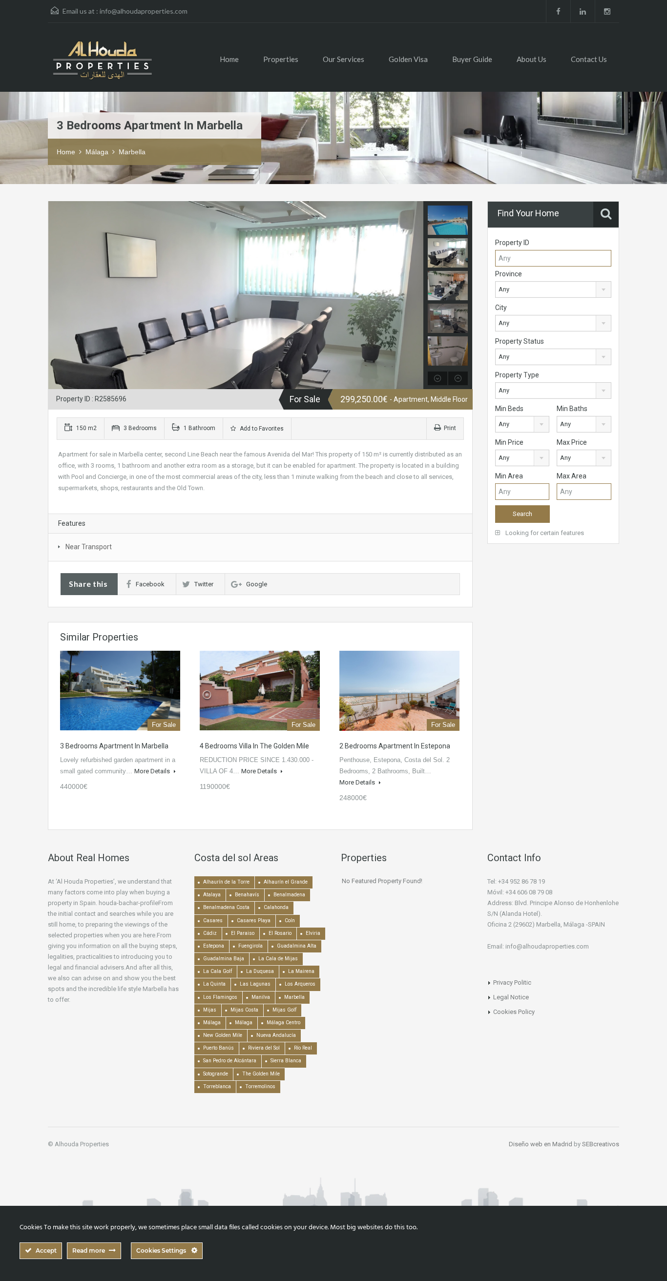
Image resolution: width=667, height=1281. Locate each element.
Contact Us (589, 59)
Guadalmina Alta (296, 946)
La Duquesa (260, 971)
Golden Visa (408, 59)
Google (256, 584)
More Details (152, 771)
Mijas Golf (284, 1009)
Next (414, 295)
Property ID (512, 243)
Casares (213, 920)
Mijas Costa (244, 1009)
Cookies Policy (514, 1011)
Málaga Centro (283, 1022)
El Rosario (280, 933)
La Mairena (301, 971)
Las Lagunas (255, 984)
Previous (56, 295)
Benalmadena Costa (226, 907)
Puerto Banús (218, 1048)
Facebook (150, 584)
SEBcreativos (600, 1144)
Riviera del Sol (264, 1048)
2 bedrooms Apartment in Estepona (394, 746)
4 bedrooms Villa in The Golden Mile (254, 746)
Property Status (519, 341)
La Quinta (214, 984)
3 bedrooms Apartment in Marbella (114, 746)
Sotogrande (215, 1073)
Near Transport (88, 547)
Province (508, 274)
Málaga (96, 152)
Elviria (313, 933)
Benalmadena (289, 894)
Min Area (509, 476)
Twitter (203, 584)
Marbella (132, 152)
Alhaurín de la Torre (226, 882)
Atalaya (212, 894)
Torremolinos (260, 1086)
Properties (280, 59)
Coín (290, 920)
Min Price (509, 442)
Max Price (572, 442)
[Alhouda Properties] (102, 65)
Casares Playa (254, 920)
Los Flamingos (220, 997)
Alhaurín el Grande (286, 882)
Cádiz (210, 933)
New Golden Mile (222, 1035)
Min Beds (509, 409)
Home (229, 59)
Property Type (517, 375)
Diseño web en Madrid (540, 1144)
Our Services (343, 59)
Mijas (209, 1009)
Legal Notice (511, 997)
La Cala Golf (217, 971)
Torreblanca (217, 1086)
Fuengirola (250, 946)
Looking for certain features (544, 533)
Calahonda (276, 907)
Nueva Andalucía (276, 1035)
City (501, 307)
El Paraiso (242, 933)
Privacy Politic (512, 982)
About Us (531, 59)
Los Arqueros (300, 984)
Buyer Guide (472, 59)
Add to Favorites (261, 428)
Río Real (303, 1048)
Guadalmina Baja (223, 958)
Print (450, 428)
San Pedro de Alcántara (229, 1060)
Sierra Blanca (286, 1060)
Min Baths (572, 409)
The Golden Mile (261, 1073)
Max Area (571, 476)
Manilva (260, 997)
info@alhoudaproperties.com (144, 11)
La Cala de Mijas (278, 958)
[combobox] (553, 289)
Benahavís (247, 894)
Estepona (213, 946)
